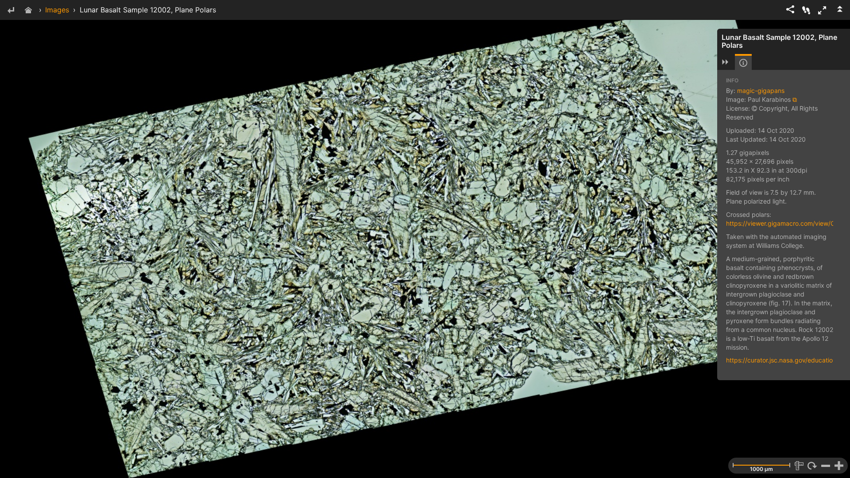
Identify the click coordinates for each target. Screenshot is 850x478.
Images (57, 9)
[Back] (10, 11)
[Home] (28, 11)
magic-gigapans (760, 90)
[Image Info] (743, 63)
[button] (822, 10)
